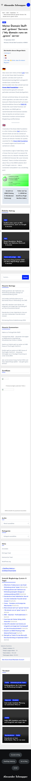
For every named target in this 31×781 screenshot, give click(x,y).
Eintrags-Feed (6, 553)
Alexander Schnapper (15, 5)
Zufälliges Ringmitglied (9, 570)
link (18, 131)
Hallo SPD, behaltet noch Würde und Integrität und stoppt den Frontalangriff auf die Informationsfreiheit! (14, 306)
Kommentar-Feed (7, 557)
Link (23, 73)
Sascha (4, 344)
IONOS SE (23, 104)
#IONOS (25, 42)
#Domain (6, 42)
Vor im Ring (24, 761)
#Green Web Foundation (16, 42)
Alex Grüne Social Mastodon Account (13, 659)
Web (4, 22)
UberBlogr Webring (8, 568)
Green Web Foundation (10, 87)
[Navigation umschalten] (2, 5)
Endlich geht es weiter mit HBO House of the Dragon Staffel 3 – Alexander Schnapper (14, 352)
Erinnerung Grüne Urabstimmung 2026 (14, 320)
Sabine (4, 332)
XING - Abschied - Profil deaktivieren (15, 615)
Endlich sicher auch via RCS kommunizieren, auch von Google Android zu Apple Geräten (15, 224)
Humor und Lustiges (10, 257)
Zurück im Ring (15, 755)
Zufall (15, 768)
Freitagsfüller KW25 (14, 332)
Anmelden (5, 549)
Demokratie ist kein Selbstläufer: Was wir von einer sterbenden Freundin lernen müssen (14, 314)
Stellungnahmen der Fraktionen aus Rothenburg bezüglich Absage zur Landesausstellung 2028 (13, 292)
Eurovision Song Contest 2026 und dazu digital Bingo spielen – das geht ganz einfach (15, 261)
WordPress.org (6, 561)
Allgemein (8, 700)
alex (3, 360)
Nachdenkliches (9, 735)
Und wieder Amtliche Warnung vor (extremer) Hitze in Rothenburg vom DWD (14, 704)
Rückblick (15, 700)
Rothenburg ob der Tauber (18, 682)
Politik (7, 682)
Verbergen (7, 53)
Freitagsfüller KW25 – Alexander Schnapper (15, 336)
